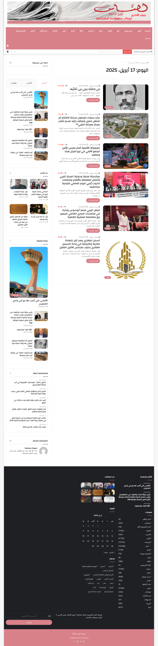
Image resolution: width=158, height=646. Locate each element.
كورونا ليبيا (102, 587)
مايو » (106, 552)
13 (107, 536)
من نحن (147, 38)
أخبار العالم (147, 519)
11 (83, 531)
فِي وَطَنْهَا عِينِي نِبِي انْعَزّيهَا (85, 89)
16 (93, 536)
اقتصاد (110, 31)
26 (112, 546)
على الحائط (146, 584)
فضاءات (54, 31)
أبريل (132, 63)
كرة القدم (91, 583)
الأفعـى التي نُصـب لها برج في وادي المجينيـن (21, 94)
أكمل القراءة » (93, 100)
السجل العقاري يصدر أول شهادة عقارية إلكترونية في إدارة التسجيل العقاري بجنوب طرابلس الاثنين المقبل (79, 244)
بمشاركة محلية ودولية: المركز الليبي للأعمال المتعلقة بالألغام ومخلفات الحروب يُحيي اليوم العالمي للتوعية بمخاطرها (80, 181)
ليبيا (118, 31)
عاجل (149, 573)
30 (93, 546)
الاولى (139, 31)
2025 (137, 63)
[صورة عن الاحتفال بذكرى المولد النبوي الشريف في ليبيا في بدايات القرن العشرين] (19, 209)
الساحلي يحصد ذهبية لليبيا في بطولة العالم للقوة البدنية (39, 194)
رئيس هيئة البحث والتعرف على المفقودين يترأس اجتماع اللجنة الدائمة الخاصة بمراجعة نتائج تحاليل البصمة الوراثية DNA (21, 117)
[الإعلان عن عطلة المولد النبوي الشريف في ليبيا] (109, 499)
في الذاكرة (43, 31)
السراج (102, 566)
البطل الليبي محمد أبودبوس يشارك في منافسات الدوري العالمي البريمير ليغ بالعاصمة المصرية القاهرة (80, 213)
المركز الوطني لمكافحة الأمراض (103, 575)
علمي (64, 31)
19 (112, 541)
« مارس (112, 552)
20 (107, 541)
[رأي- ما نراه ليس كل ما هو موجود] (39, 209)
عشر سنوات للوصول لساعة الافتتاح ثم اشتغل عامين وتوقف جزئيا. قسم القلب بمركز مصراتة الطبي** (79, 121)
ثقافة (81, 31)
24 (88, 541)
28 (103, 546)
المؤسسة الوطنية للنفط (89, 566)
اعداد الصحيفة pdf (144, 527)
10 (88, 531)
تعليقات (14, 83)
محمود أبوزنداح (108, 591)
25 (83, 541)
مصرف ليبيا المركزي (94, 591)
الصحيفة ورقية (20, 31)
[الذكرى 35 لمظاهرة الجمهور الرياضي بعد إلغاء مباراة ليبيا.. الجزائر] (41, 143)
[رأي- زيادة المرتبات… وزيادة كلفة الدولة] (19, 184)
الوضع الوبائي (89, 579)
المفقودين (87, 575)
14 (102, 536)
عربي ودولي (128, 31)
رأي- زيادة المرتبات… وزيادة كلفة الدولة (20, 193)
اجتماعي (91, 31)
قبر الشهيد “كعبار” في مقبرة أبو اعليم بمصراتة (21, 154)
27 (107, 546)
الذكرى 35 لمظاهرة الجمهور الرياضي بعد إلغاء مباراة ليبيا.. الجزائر (21, 143)
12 (112, 536)
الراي (73, 31)
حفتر (104, 583)
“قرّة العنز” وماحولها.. (24, 129)
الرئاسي (110, 566)
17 (88, 536)
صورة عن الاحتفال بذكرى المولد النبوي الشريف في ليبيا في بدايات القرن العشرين (19, 220)
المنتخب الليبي (108, 579)
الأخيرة (29, 83)
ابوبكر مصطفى (93, 86)
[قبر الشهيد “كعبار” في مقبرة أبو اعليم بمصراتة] (41, 155)
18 (83, 536)
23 (93, 541)
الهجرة (99, 579)
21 (102, 541)
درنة (98, 583)
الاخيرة (32, 31)
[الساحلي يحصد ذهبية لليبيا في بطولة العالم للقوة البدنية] (39, 184)
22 (98, 541)
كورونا (148, 603)
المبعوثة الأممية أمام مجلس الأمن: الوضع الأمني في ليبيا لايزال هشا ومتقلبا (81, 151)
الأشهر (44, 83)
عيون (149, 588)
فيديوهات (147, 600)
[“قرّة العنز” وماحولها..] (41, 132)
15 (98, 536)
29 (98, 546)
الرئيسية (147, 31)
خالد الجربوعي (145, 565)
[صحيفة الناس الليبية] (79, 13)
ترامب (111, 583)
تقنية (149, 557)
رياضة (101, 31)
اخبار (147, 546)
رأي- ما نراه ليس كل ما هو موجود (109, 52)
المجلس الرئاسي (108, 570)
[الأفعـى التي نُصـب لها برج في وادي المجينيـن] (41, 100)
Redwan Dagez (31, 448)
